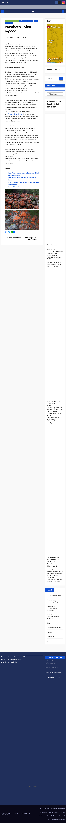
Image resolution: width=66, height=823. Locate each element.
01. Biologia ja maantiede (11, 20)
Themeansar (4, 814)
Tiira (48, 623)
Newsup (26, 813)
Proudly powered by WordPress (10, 813)
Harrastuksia (43, 812)
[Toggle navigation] (33, 11)
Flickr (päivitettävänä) (54, 627)
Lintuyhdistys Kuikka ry (54, 595)
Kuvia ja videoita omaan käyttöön (56, 819)
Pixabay (49, 632)
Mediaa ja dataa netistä (43, 815)
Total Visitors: (50, 677)
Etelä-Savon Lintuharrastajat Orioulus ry (52, 608)
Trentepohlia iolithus (15, 114)
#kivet (19, 37)
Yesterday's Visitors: (52, 672)
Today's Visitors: (51, 668)
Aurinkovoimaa (53, 245)
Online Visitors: (50, 663)
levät (35, 20)
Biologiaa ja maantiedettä (58, 808)
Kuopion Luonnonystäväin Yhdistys (53, 616)
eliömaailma (23, 20)
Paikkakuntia (54, 815)
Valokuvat (62, 815)
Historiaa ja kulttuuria (53, 812)
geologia (30, 20)
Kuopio (63, 812)
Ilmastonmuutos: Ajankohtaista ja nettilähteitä (53, 559)
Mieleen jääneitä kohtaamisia (31, 238)
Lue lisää (56, 266)
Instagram (50, 637)
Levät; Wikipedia (14, 187)
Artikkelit (47, 808)
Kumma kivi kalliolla (14, 238)
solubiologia (8, 23)
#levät (24, 37)
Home (41, 808)
